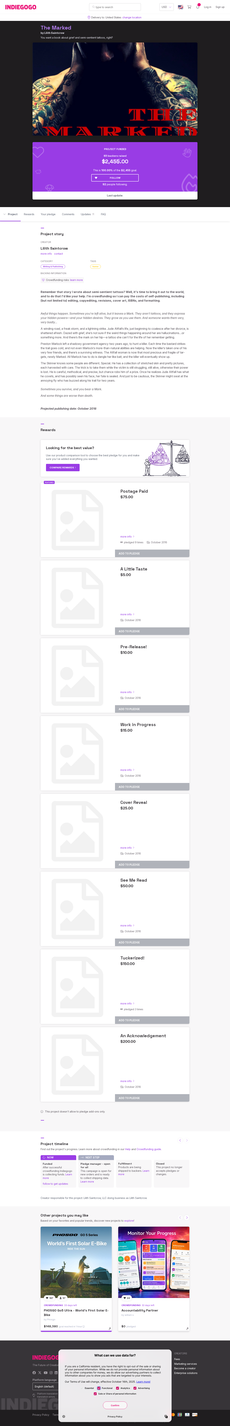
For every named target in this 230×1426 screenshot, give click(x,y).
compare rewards (62, 467)
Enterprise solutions (185, 1372)
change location (131, 17)
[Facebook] (34, 1373)
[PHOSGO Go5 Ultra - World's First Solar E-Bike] (76, 1262)
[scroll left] (180, 1140)
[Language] (180, 7)
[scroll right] (186, 1217)
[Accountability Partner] (153, 1262)
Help (128, 1149)
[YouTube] (45, 1373)
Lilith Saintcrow (54, 32)
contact (58, 253)
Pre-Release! (133, 647)
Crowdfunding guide (149, 1149)
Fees (177, 1359)
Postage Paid (134, 491)
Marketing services (185, 1363)
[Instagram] (51, 1373)
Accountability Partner (139, 1310)
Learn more (87, 1181)
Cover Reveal (133, 802)
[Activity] (197, 7)
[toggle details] (111, 1330)
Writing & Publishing (53, 266)
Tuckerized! (132, 958)
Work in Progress (138, 724)
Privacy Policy (41, 1414)
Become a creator (185, 1368)
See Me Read (133, 880)
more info (46, 253)
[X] (40, 1373)
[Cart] (189, 7)
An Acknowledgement (143, 1035)
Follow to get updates (55, 1183)
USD (164, 6)
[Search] (93, 7)
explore (129, 1220)
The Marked (56, 27)
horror (95, 266)
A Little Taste (133, 569)
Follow (115, 177)
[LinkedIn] (56, 1373)
